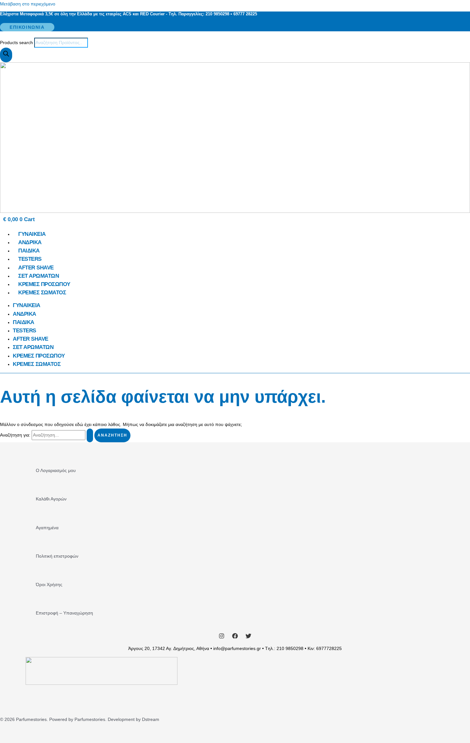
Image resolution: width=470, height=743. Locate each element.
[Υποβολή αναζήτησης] (90, 435)
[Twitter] (248, 637)
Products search (17, 42)
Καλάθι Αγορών (51, 498)
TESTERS (30, 259)
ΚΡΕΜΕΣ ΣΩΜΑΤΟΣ (42, 293)
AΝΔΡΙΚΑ (30, 242)
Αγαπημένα (47, 527)
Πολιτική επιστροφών (57, 556)
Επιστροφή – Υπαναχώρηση (64, 612)
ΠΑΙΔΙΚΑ (29, 251)
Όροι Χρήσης (49, 584)
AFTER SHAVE (36, 268)
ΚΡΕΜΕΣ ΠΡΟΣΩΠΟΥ (44, 284)
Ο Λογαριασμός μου (56, 470)
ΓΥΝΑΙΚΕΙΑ (32, 234)
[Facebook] (235, 637)
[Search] (6, 55)
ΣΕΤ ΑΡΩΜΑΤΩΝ (38, 276)
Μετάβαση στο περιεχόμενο (27, 3)
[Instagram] (221, 637)
